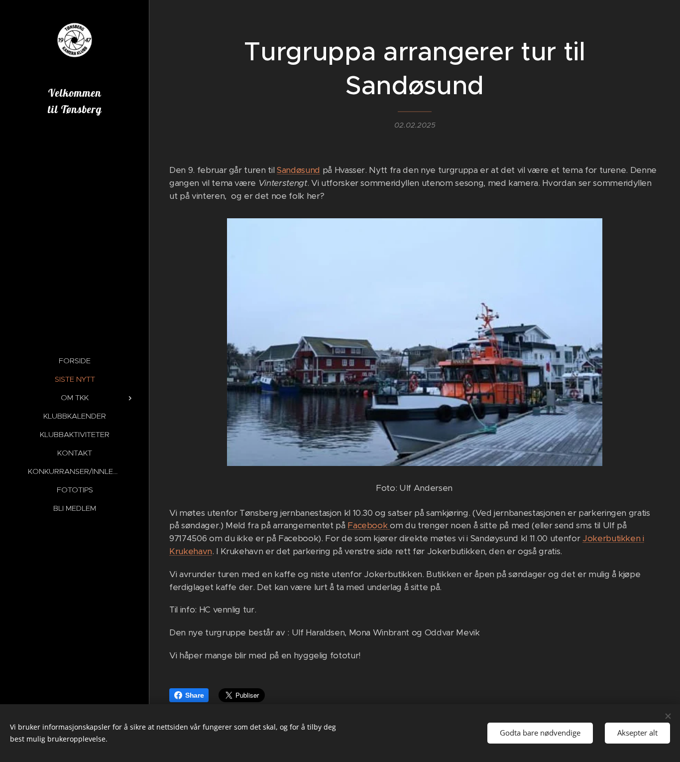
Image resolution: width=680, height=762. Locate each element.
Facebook (368, 525)
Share (194, 695)
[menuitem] (74, 360)
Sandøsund (298, 169)
